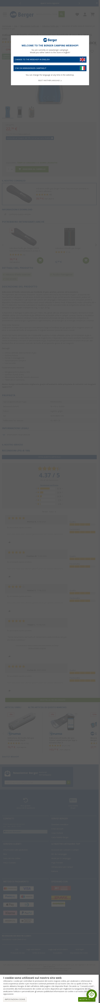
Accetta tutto (86, 999)
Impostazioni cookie (15, 999)
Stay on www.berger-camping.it (30, 68)
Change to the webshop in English (32, 59)
